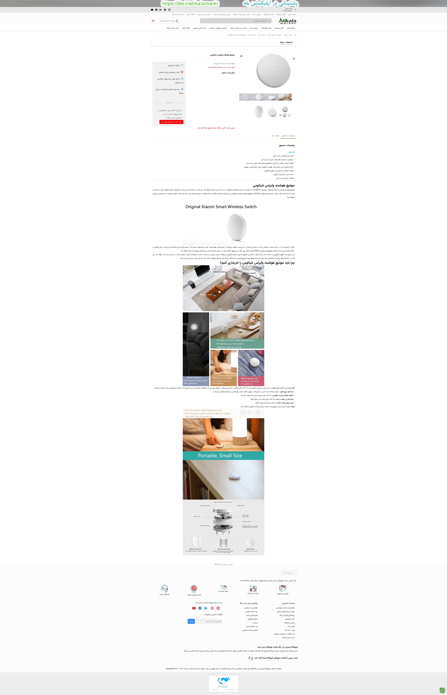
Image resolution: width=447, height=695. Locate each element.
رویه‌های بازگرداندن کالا (287, 615)
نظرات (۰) (275, 135)
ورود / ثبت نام (290, 630)
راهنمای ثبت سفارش (251, 608)
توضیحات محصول (288, 135)
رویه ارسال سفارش (252, 611)
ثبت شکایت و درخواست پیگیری (284, 634)
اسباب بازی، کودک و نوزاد (241, 14)
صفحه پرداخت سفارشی (250, 630)
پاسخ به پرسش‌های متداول (286, 611)
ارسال (191, 621)
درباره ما (255, 622)
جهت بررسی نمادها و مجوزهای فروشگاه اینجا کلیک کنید (276, 657)
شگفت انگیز (191, 14)
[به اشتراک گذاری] (294, 59)
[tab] (288, 136)
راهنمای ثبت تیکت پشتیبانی (285, 608)
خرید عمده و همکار (178, 14)
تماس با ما (291, 626)
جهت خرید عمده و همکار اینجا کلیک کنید (221, 67)
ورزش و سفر (257, 14)
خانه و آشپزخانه (269, 14)
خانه (295, 35)
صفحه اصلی (292, 14)
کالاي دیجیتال (281, 14)
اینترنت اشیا (261, 35)
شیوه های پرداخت (252, 615)
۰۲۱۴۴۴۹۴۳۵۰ (287, 11)
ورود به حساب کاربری (167, 20)
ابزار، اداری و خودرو (203, 14)
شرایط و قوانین (253, 619)
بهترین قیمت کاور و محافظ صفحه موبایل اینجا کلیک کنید (216, 128)
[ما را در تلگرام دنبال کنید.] (160, 9)
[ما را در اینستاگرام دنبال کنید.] (169, 9)
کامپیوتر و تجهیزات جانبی (274, 35)
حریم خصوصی (290, 619)
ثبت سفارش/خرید (252, 626)
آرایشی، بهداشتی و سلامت (221, 14)
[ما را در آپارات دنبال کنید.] (165, 9)
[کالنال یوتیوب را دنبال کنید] (152, 9)
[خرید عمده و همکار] (223, 684)
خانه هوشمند (252, 35)
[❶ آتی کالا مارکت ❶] (287, 21)
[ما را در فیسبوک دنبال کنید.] (156, 9)
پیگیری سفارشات (289, 622)
